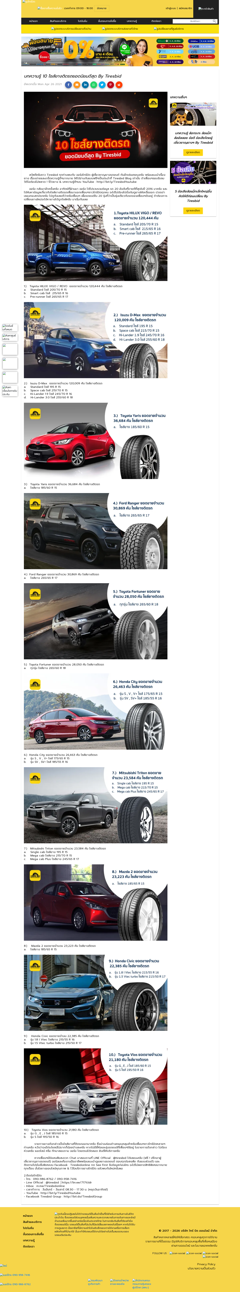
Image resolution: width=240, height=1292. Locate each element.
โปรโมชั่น (82, 21)
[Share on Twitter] (102, 84)
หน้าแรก (33, 21)
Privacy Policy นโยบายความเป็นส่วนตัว (201, 1266)
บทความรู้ (29, 1240)
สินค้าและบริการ (58, 21)
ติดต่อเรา (156, 21)
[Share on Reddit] (119, 84)
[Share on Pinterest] (110, 84)
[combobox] (195, 21)
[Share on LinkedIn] (85, 84)
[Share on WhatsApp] (93, 84)
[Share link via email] (76, 84)
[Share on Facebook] (68, 84)
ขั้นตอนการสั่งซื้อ (107, 21)
